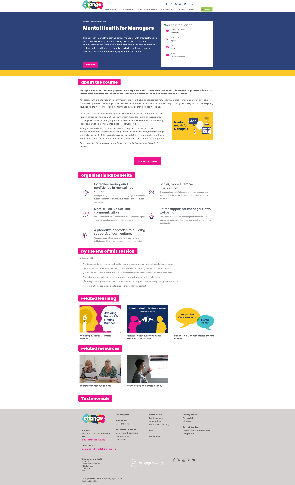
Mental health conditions (127, 433)
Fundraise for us (156, 418)
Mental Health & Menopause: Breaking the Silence (144, 337)
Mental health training (159, 424)
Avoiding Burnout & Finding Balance (95, 337)
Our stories (121, 439)
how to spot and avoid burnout (145, 385)
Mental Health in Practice (94, 21)
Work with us (155, 421)
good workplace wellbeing (95, 385)
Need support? (123, 414)
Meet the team (122, 424)
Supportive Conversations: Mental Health (194, 337)
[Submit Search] (211, 4)
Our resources (122, 436)
